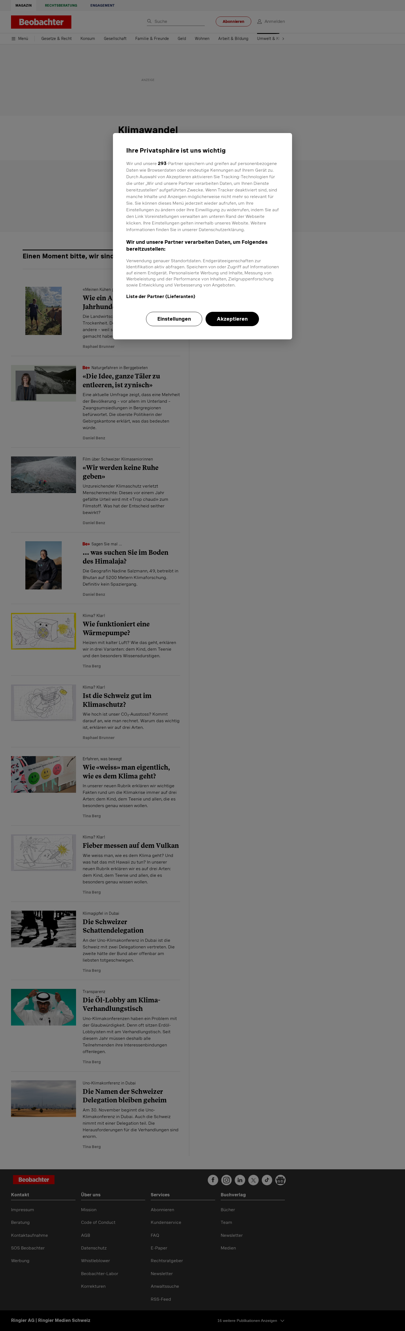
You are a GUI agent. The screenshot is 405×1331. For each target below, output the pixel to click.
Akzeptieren (232, 319)
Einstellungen (174, 319)
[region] (202, 236)
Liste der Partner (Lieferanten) (160, 296)
